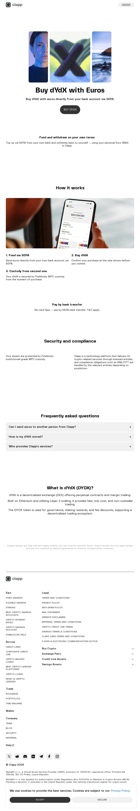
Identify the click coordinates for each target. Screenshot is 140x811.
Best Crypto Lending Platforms (18, 668)
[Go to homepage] (14, 4)
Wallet (10, 711)
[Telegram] (41, 756)
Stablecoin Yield (16, 635)
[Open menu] (126, 4)
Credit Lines (13, 647)
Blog (9, 728)
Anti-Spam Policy (52, 608)
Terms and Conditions (56, 598)
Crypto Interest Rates (16, 621)
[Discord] (25, 756)
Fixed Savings (14, 598)
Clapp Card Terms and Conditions (63, 636)
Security (11, 733)
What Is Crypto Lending (15, 680)
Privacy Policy (120, 790)
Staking (10, 608)
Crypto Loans (14, 674)
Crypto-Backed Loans (15, 660)
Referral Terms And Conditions (61, 622)
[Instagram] (57, 756)
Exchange (12, 694)
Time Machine (14, 704)
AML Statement (51, 612)
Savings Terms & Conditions (59, 632)
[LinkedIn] (33, 756)
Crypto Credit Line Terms (57, 627)
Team (9, 723)
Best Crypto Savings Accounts (18, 613)
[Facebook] (49, 756)
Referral (11, 738)
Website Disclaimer (53, 617)
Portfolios (13, 699)
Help (9, 745)
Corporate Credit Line (17, 653)
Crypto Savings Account (15, 628)
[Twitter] (9, 756)
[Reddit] (17, 756)
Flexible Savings (16, 603)
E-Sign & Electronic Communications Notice (70, 641)
